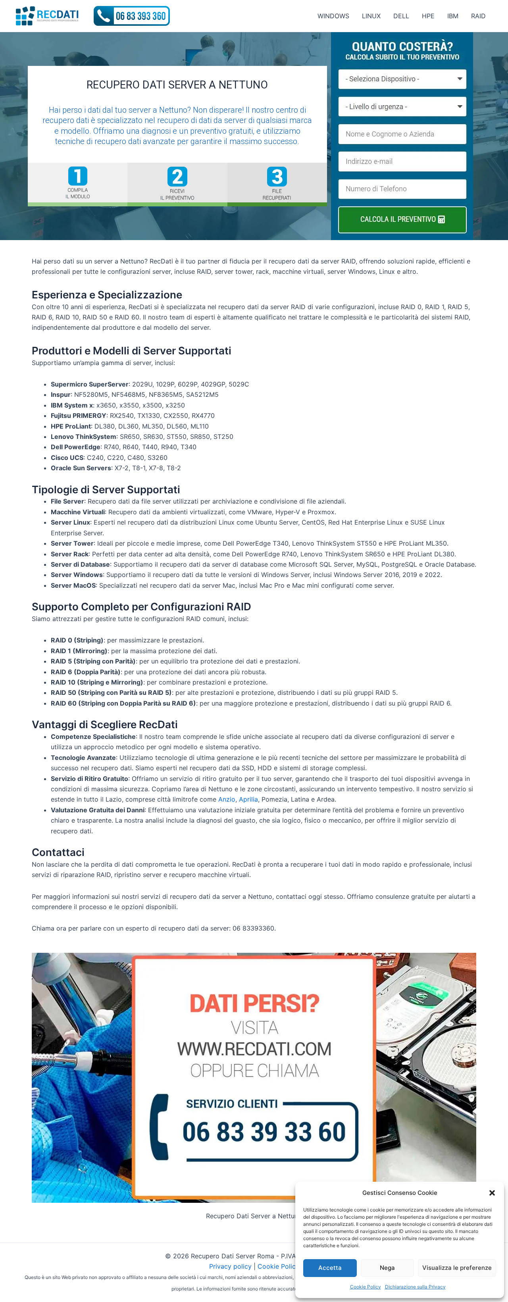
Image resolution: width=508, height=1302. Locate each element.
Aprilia (248, 799)
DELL (401, 16)
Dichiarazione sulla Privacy (415, 1287)
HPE (428, 16)
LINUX (371, 16)
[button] (492, 1193)
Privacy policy (230, 1266)
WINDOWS (333, 16)
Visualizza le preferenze (457, 1267)
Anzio (226, 799)
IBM (452, 16)
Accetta (330, 1267)
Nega (387, 1267)
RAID (478, 16)
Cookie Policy (365, 1287)
